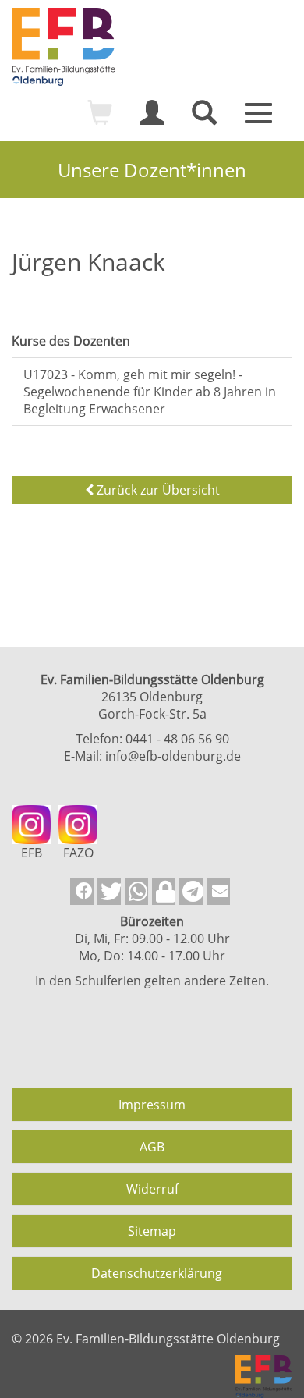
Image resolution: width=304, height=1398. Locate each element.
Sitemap (152, 1231)
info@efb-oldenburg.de (173, 756)
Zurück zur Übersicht (157, 490)
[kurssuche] (204, 119)
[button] (82, 891)
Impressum (152, 1104)
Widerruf (152, 1189)
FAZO (78, 852)
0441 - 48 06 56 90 (177, 738)
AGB (152, 1146)
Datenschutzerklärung (156, 1273)
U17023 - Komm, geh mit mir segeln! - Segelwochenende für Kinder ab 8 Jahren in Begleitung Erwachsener (149, 391)
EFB (31, 852)
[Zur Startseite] (152, 47)
